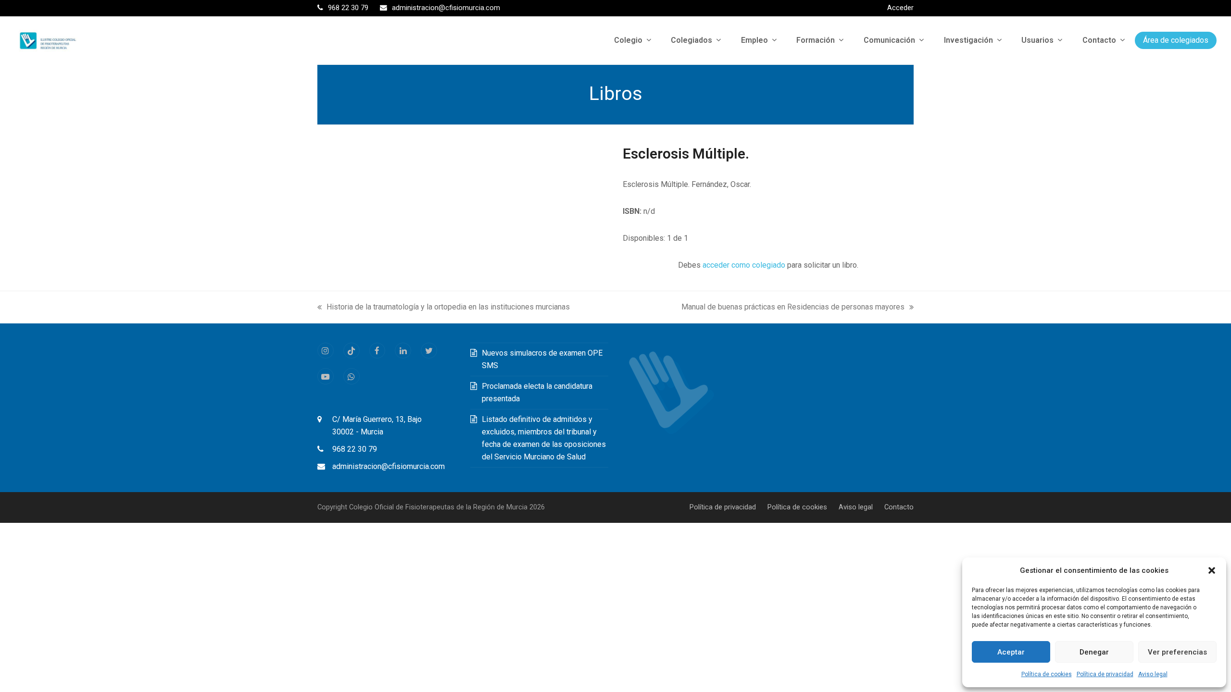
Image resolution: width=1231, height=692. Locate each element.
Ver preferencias (1177, 652)
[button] (1212, 570)
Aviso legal (1153, 674)
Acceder (900, 7)
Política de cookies (1046, 674)
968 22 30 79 (354, 449)
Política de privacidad (1105, 674)
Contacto (899, 507)
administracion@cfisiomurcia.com (388, 466)
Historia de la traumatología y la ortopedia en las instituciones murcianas (443, 307)
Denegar (1094, 652)
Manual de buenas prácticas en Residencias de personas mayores (792, 307)
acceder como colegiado (744, 265)
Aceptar (1011, 652)
